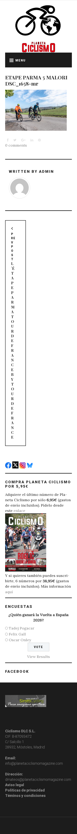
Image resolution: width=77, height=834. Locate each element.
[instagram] (23, 467)
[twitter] (16, 467)
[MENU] (10, 60)
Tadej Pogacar (21, 628)
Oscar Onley (20, 640)
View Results (38, 656)
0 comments (16, 145)
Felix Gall (17, 634)
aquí (9, 591)
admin (46, 171)
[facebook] (8, 467)
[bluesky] (30, 467)
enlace (19, 510)
